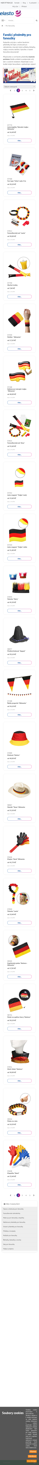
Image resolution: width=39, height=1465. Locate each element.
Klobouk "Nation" (13, 755)
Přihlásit (24, 6)
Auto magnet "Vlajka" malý (17, 495)
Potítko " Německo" (14, 337)
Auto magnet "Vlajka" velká (17, 547)
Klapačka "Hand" (13, 1173)
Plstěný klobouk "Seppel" (16, 651)
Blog (24, 3)
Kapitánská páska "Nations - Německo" (17, 964)
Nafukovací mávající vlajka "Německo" (16, 390)
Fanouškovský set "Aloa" (16, 443)
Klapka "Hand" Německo (16, 859)
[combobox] (19, 87)
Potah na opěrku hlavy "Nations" (19, 1017)
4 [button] (26, 90)
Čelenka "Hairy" (12, 599)
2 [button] (18, 90)
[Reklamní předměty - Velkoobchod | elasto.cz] (11, 13)
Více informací (31, 1461)
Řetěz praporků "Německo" (17, 703)
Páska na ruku (12, 1121)
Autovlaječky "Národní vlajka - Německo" (18, 128)
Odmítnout (32, 1456)
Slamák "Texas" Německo (16, 807)
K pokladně (33, 3)
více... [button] (20, 140)
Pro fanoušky (13, 1204)
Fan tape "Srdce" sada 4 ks (16, 181)
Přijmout (33, 1451)
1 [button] (14, 90)
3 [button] (22, 90)
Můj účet (15, 6)
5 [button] (29, 90)
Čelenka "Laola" (12, 911)
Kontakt (16, 3)
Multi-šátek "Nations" (15, 1069)
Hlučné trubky (12, 285)
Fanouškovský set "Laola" (16, 233)
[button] (10, 90)
